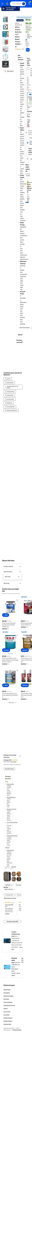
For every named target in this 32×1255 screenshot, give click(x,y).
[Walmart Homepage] (7, 3)
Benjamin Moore (8, 1021)
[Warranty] (19, 576)
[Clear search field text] (21, 3)
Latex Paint (6, 1014)
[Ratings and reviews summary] (20, 755)
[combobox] (18, 3)
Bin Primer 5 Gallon (9, 996)
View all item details (24, 327)
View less (13, 866)
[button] (19, 57)
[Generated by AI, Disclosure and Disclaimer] (10, 868)
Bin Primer (6, 999)
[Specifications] (20, 571)
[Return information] (27, 46)
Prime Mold (7, 992)
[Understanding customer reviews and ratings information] (20, 764)
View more (11, 702)
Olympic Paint (7, 1024)
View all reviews (9, 769)
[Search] (23, 3)
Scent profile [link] (10, 850)
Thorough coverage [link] (12, 822)
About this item (8, 561)
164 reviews (13, 761)
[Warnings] (20, 583)
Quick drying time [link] (11, 809)
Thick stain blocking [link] (12, 835)
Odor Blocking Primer (9, 1005)
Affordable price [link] (11, 797)
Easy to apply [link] (10, 784)
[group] (22, 49)
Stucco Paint (7, 1011)
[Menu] (2, 3)
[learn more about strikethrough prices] (29, 26)
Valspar (6, 1008)
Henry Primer (7, 989)
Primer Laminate (8, 1002)
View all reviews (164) (12, 921)
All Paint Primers (8, 1018)
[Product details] (20, 566)
